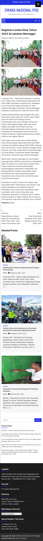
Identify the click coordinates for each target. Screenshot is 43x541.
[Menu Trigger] (38, 4)
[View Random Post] (35, 20)
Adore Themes (20, 538)
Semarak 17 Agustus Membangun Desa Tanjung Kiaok (18, 430)
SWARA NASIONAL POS (21, 10)
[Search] (39, 20)
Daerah (12, 203)
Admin (26, 38)
